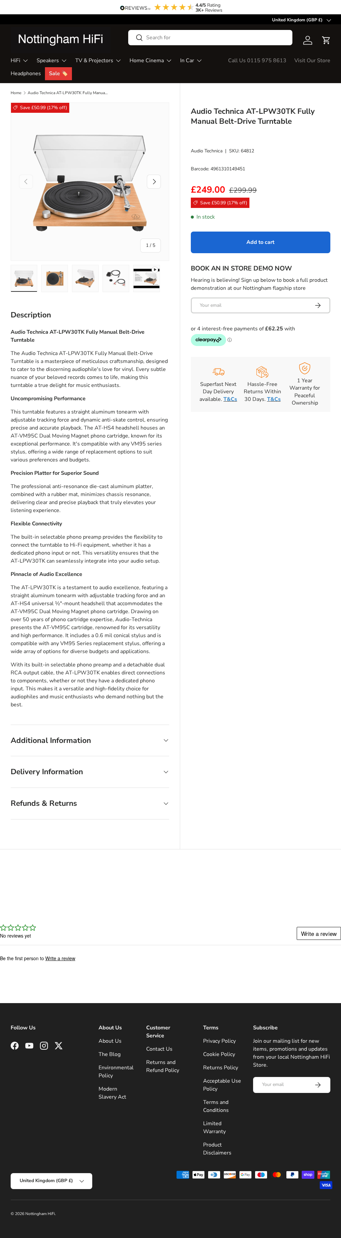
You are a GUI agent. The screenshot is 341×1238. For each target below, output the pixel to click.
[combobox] (210, 37)
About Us (110, 1041)
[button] (326, 40)
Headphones (26, 73)
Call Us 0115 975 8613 (257, 60)
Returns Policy (220, 1067)
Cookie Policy (219, 1054)
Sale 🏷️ (58, 73)
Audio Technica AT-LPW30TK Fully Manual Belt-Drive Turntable (68, 93)
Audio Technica (206, 151)
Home (16, 93)
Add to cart (260, 242)
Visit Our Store (312, 60)
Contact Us (159, 1049)
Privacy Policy (219, 1041)
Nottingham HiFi (40, 1213)
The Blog (110, 1054)
